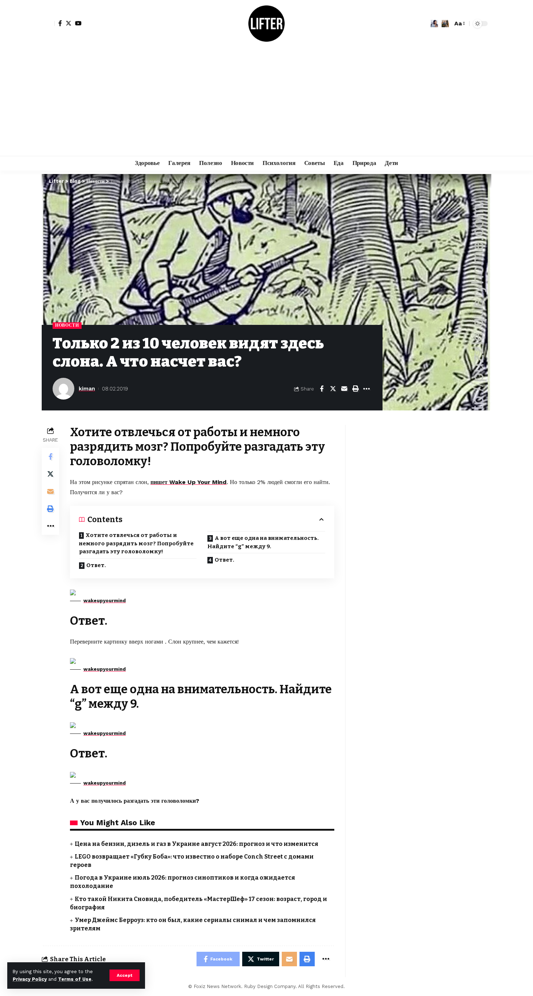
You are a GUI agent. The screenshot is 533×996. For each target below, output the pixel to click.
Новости (67, 325)
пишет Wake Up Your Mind (188, 482)
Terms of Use (74, 979)
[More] (366, 388)
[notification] (434, 23)
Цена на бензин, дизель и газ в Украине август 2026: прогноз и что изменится (196, 843)
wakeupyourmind (104, 600)
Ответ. (96, 565)
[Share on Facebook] (322, 388)
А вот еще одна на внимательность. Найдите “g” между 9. (263, 542)
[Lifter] (266, 23)
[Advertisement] (266, 101)
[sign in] (48, 23)
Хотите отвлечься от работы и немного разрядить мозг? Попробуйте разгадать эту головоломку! (136, 543)
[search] (445, 23)
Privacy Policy (30, 979)
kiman (87, 388)
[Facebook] (60, 23)
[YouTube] (78, 23)
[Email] (344, 388)
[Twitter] (68, 23)
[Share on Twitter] (333, 388)
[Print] (355, 388)
